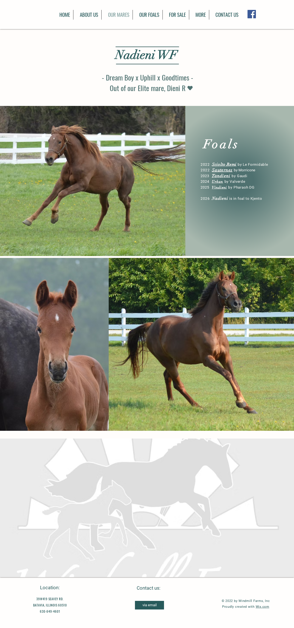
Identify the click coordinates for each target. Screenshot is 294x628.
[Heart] (190, 88)
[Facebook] (252, 14)
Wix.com (262, 607)
